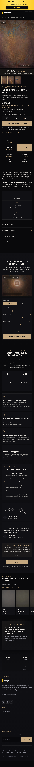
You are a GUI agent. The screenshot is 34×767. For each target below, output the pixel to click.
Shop (8, 17)
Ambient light (7, 314)
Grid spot (24, 303)
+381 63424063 (6, 697)
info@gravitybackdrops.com (9, 694)
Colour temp (7, 328)
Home (3, 17)
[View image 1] (5, 80)
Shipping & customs (12, 756)
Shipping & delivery (17, 230)
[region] (17, 603)
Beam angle (6, 321)
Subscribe (27, 739)
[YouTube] (11, 702)
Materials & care (17, 224)
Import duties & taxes (17, 242)
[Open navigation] (30, 13)
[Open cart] (26, 13)
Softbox (10, 303)
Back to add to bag (17, 336)
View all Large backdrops (10, 587)
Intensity (6, 307)
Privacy (21, 756)
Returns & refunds (17, 236)
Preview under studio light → (11, 132)
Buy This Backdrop (17, 562)
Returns (3, 756)
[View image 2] (11, 80)
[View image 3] (18, 80)
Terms (26, 756)
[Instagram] (3, 702)
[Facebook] (7, 702)
